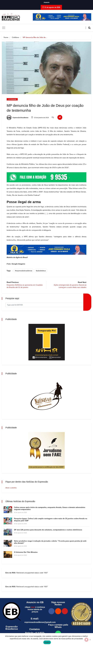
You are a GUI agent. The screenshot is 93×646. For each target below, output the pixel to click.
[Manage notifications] (86, 640)
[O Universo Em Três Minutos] (8, 554)
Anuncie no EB (34, 602)
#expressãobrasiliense (23, 271)
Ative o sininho (11, 488)
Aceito (47, 642)
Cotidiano (15, 37)
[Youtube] (65, 611)
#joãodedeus (41, 271)
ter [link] (30, 230)
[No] (90, 639)
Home (6, 37)
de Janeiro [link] (19, 195)
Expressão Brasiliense (20, 117)
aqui (33, 607)
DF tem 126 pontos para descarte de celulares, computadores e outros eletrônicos (48, 530)
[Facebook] (51, 611)
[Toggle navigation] (3, 27)
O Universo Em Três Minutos (26, 552)
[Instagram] (58, 611)
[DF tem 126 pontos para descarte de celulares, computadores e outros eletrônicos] (8, 532)
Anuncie (46, 2)
